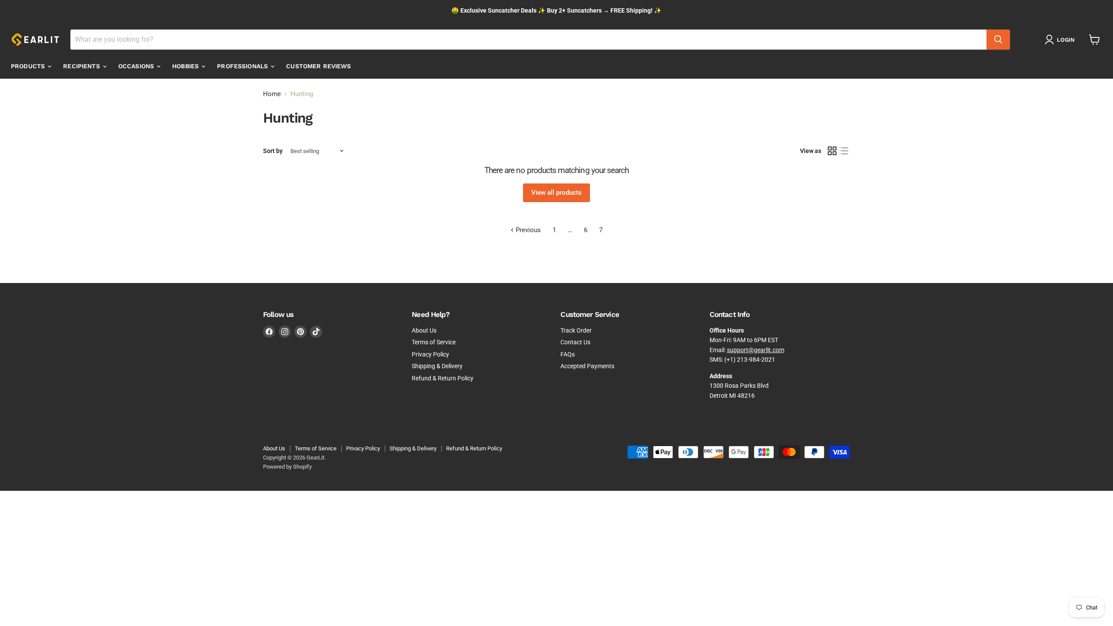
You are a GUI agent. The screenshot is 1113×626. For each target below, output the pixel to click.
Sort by (273, 150)
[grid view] (832, 151)
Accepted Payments (587, 366)
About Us (424, 330)
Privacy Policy (430, 354)
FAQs (567, 354)
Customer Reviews (318, 66)
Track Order (576, 330)
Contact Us (575, 342)
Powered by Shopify (287, 466)
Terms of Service (434, 342)
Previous (527, 230)
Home (272, 94)
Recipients (82, 66)
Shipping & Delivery (437, 366)
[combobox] (528, 40)
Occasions (137, 66)
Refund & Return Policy (442, 378)
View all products (556, 192)
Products (29, 66)
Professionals (243, 66)
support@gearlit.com (755, 349)
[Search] (998, 40)
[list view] (844, 151)
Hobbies (186, 66)
